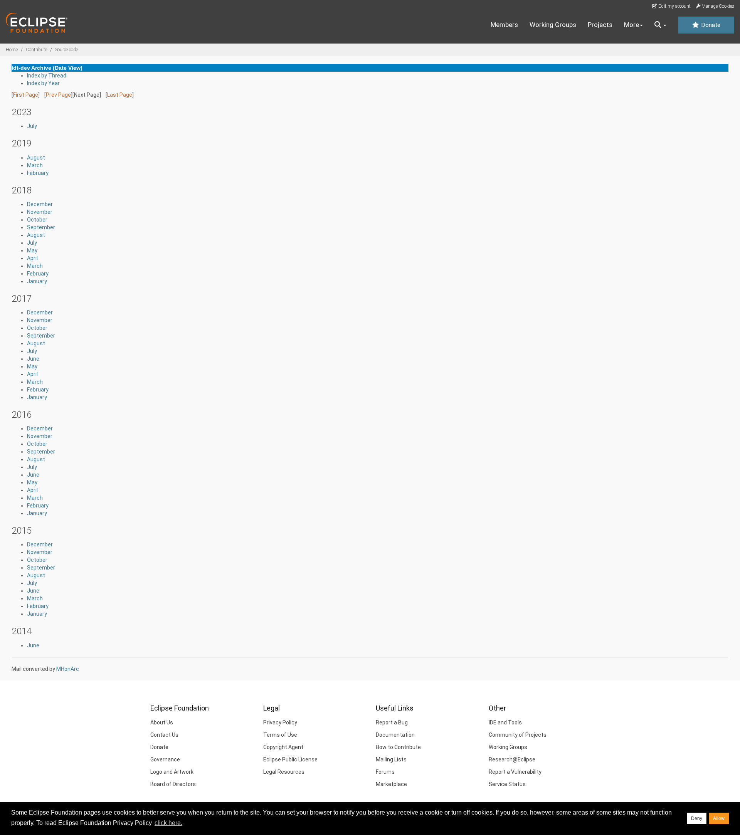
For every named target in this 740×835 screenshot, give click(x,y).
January (37, 281)
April (32, 258)
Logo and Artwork (171, 772)
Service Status (507, 784)
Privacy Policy (280, 722)
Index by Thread (46, 75)
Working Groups (553, 25)
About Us (161, 722)
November (39, 212)
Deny (696, 818)
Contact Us (164, 735)
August (36, 158)
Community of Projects (518, 735)
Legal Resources (283, 772)
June (33, 359)
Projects (600, 25)
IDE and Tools (505, 722)
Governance (165, 759)
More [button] (631, 25)
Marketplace (391, 784)
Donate (710, 25)
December (40, 204)
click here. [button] (168, 823)
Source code (66, 49)
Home (12, 49)
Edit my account (674, 6)
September (41, 227)
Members (504, 25)
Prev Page (58, 95)
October (37, 220)
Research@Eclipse (512, 759)
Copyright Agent (283, 747)
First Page (25, 95)
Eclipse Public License (290, 759)
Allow (719, 818)
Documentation (395, 735)
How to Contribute (398, 747)
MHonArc (67, 669)
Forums (385, 772)
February (38, 173)
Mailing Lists (391, 759)
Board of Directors (173, 784)
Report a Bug (392, 722)
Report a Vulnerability (515, 772)
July (32, 126)
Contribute (36, 49)
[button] (660, 25)
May (32, 250)
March (35, 165)
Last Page (119, 95)
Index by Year (43, 83)
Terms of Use (280, 735)
